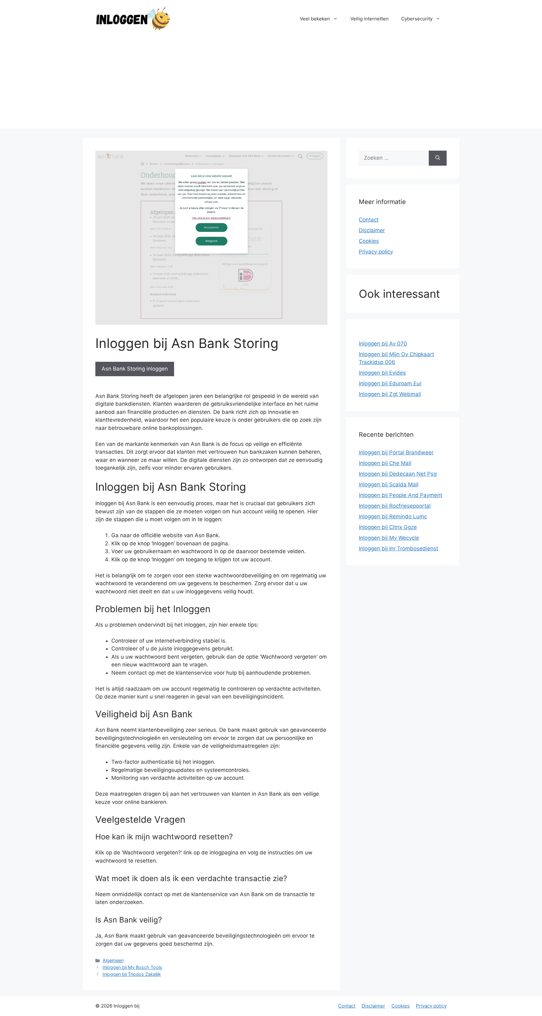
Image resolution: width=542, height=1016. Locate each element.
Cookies (369, 241)
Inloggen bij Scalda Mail (388, 484)
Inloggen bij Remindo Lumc (393, 516)
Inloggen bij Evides (382, 373)
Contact (369, 220)
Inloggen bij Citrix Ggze (388, 527)
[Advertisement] (271, 85)
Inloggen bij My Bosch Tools (132, 967)
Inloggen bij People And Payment (400, 495)
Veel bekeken (315, 19)
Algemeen (113, 960)
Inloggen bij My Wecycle (389, 538)
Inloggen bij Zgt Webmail (390, 394)
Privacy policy (376, 252)
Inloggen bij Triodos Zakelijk (132, 974)
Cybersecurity (417, 19)
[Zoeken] (438, 158)
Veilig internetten (369, 19)
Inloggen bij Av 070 (383, 343)
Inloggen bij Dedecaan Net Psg (398, 474)
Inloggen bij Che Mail (385, 463)
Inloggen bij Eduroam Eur (390, 383)
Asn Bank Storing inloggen (135, 369)
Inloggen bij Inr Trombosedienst (398, 548)
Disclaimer (372, 230)
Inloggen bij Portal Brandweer (396, 452)
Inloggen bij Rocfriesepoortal (395, 506)
